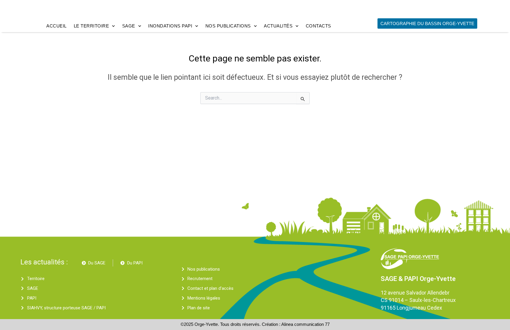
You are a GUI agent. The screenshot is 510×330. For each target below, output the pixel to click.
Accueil (56, 25)
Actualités (278, 25)
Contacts (318, 25)
